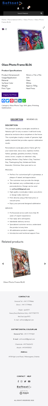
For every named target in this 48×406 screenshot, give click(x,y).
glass (30, 105)
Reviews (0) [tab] (32, 119)
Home (4, 20)
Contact (21, 376)
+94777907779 (33, 313)
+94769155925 (26, 347)
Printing (35, 105)
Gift (25, 105)
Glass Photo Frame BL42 (14, 282)
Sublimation (6, 108)
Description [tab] (17, 119)
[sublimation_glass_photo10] (6, 29)
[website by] (24, 393)
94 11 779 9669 (29, 334)
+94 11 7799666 (28, 301)
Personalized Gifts (15, 20)
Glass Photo (28, 20)
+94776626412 (28, 344)
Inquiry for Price (10, 95)
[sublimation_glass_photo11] (3, 29)
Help (29, 376)
